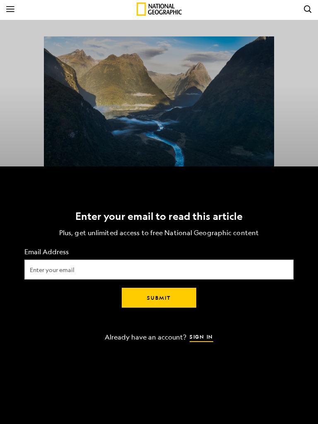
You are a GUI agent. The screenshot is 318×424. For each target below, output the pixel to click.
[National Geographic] (159, 9)
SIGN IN (201, 336)
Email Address (46, 252)
